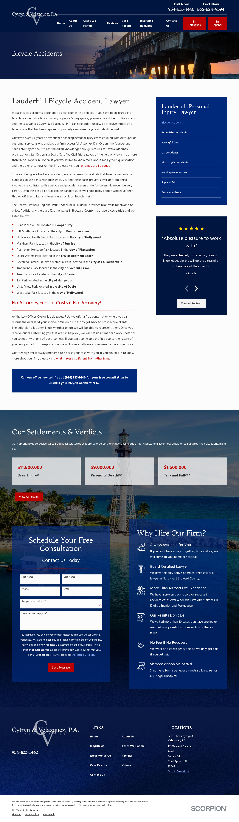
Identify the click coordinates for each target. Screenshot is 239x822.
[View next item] (196, 288)
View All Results (29, 497)
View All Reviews (191, 303)
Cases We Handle (133, 746)
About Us (128, 736)
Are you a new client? (33, 601)
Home (94, 736)
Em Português (194, 23)
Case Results (98, 765)
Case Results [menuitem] (126, 23)
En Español (217, 23)
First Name (27, 577)
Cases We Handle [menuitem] (89, 23)
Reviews (127, 756)
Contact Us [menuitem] (171, 23)
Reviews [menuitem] (112, 23)
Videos (126, 765)
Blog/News (97, 746)
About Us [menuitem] (73, 23)
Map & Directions (178, 771)
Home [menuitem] (61, 23)
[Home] (35, 16)
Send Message (61, 668)
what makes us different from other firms (82, 358)
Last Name (69, 577)
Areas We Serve (100, 756)
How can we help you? (34, 613)
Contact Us (97, 775)
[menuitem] (191, 123)
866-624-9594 (210, 9)
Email (66, 589)
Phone (25, 589)
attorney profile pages (95, 166)
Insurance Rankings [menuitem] (146, 23)
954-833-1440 (181, 9)
